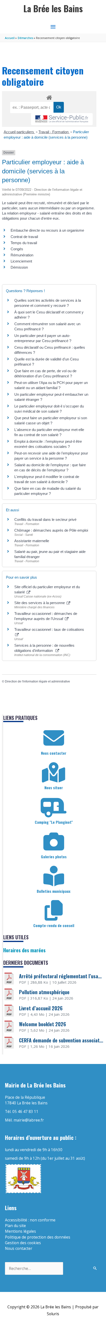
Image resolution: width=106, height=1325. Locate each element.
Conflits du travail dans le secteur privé (45, 519)
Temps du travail (24, 243)
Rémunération (22, 255)
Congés (17, 249)
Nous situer (53, 787)
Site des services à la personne (40, 603)
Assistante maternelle (31, 541)
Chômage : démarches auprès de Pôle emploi (51, 530)
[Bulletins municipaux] (53, 876)
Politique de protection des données (37, 1237)
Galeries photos (54, 856)
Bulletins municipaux (54, 891)
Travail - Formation (54, 132)
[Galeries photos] (53, 841)
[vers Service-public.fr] (62, 119)
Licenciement (21, 261)
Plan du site (15, 1225)
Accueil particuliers (19, 132)
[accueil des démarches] (49, 97)
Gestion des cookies (23, 1242)
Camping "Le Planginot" (54, 822)
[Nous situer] (53, 772)
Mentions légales (20, 1231)
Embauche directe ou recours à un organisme (47, 230)
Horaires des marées (24, 950)
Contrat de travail (24, 237)
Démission (19, 267)
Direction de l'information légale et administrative (37, 681)
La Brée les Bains (53, 8)
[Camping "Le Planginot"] (53, 807)
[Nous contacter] (53, 738)
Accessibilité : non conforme (30, 1220)
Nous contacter (53, 753)
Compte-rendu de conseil (53, 925)
